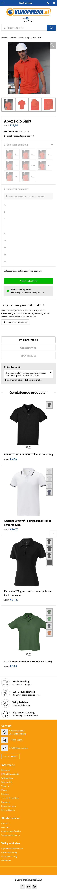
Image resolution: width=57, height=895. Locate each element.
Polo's (21, 37)
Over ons (5, 827)
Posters (4, 790)
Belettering (6, 782)
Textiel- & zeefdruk (10, 798)
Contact (5, 823)
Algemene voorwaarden (12, 848)
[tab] (28, 339)
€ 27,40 (11, 599)
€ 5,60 (10, 666)
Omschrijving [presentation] (28, 347)
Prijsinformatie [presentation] (28, 340)
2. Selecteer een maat (16, 188)
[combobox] (24, 28)
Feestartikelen (8, 810)
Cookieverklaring (9, 852)
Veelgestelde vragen (10, 835)
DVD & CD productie (10, 774)
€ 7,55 (10, 459)
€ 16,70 (11, 529)
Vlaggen (5, 786)
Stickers (5, 794)
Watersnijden (7, 778)
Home (4, 37)
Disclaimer (6, 860)
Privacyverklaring (9, 856)
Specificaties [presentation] (28, 355)
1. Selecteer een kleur (16, 144)
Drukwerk (5, 770)
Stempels (5, 802)
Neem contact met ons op (15, 322)
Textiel (13, 37)
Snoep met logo (8, 806)
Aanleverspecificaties (11, 831)
